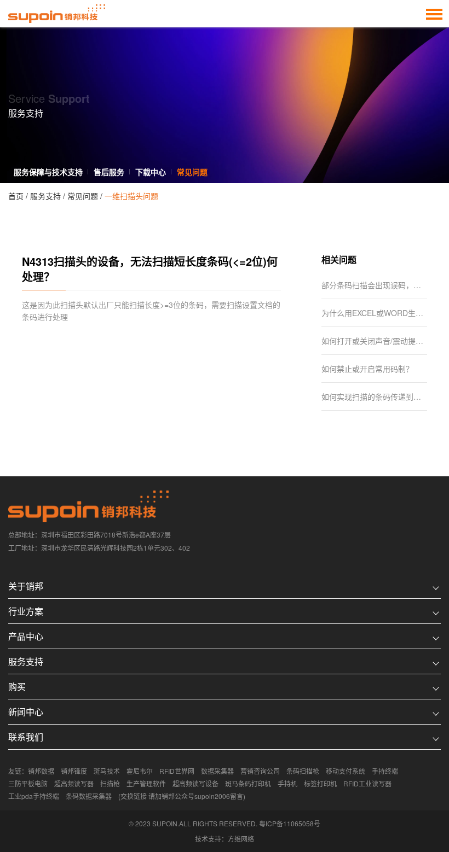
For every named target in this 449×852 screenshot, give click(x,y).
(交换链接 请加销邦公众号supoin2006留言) (181, 796)
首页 (16, 195)
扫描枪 (110, 783)
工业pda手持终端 (33, 796)
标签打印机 (320, 783)
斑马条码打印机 (248, 783)
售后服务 (109, 171)
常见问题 (192, 171)
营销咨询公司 (260, 770)
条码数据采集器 (89, 796)
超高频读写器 (74, 783)
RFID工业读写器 (367, 783)
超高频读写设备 (195, 783)
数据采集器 (217, 770)
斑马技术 (107, 770)
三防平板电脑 (28, 783)
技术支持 (208, 838)
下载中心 (150, 171)
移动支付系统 (345, 770)
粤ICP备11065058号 (289, 823)
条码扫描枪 (302, 770)
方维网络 (241, 838)
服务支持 (45, 195)
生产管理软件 (146, 783)
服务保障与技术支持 (48, 171)
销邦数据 (41, 770)
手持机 (287, 783)
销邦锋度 (74, 770)
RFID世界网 (176, 770)
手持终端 (385, 770)
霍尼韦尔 (139, 770)
